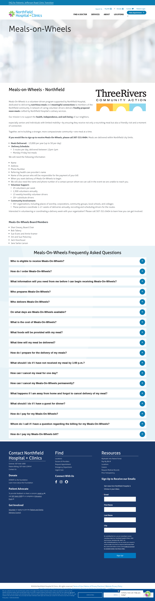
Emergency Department (63, 467)
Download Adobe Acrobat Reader (93, 589)
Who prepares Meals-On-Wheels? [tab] (30, 291)
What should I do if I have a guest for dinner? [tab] (37, 403)
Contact (129, 9)
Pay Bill (107, 9)
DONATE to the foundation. (18, 480)
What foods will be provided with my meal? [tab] (36, 332)
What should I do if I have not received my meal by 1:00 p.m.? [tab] (47, 362)
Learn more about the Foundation (21, 483)
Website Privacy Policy (114, 586)
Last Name (108, 515)
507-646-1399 (24, 466)
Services (95, 14)
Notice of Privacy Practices (94, 586)
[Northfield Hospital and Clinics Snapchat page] (67, 482)
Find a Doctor (80, 14)
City (105, 525)
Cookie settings (90, 595)
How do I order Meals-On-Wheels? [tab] (31, 271)
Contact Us (12, 469)
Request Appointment (63, 464)
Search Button (101, 9)
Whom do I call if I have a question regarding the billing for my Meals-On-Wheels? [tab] (60, 423)
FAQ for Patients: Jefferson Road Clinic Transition (31, 2)
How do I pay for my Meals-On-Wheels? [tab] (34, 413)
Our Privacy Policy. (120, 548)
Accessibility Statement (71, 589)
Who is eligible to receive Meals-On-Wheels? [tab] (37, 261)
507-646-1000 (20, 464)
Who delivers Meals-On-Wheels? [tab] (30, 301)
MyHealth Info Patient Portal (111, 458)
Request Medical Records (110, 470)
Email (106, 494)
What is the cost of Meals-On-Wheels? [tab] (33, 322)
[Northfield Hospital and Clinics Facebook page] (57, 482)
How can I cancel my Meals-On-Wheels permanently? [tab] (42, 383)
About (107, 14)
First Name (108, 505)
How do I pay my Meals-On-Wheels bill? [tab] (34, 434)
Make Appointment (135, 13)
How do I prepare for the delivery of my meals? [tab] (38, 352)
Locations (119, 14)
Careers (104, 467)
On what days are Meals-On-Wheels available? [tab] (38, 312)
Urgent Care (59, 470)
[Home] (25, 12)
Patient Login (141, 9)
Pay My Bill (105, 461)
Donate (119, 9)
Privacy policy (5, 597)
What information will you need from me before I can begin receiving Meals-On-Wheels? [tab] (63, 281)
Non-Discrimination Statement (50, 589)
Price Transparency (108, 473)
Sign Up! (120, 555)
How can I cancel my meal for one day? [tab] (34, 373)
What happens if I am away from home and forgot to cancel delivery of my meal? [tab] (58, 393)
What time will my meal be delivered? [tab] (32, 342)
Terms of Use (78, 586)
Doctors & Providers (62, 461)
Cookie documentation (14, 597)
